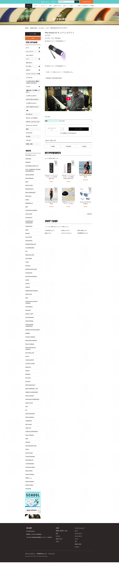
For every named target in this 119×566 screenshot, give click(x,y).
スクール (43, 5)
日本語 (53, 1)
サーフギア (41, 28)
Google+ (84, 146)
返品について (48, 233)
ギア (76, 541)
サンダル (28, 136)
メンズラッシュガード (31, 95)
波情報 (57, 528)
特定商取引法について (83, 233)
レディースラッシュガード (32, 99)
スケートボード (29, 55)
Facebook (68, 146)
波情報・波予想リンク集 (61, 530)
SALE (33, 38)
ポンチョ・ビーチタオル (31, 117)
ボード (35, 5)
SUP (50, 5)
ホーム (28, 5)
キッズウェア (29, 132)
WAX (27, 129)
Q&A (57, 533)
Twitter (53, 146)
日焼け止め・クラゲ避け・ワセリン (33, 91)
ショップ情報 (90, 5)
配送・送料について (82, 230)
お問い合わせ (46, 1)
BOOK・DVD (29, 143)
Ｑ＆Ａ (71, 5)
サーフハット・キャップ (31, 125)
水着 (27, 110)
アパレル (77, 546)
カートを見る (83, 5)
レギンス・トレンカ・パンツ (33, 121)
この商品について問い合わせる (68, 133)
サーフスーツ (29, 114)
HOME (26, 28)
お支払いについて (65, 230)
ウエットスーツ (78, 533)
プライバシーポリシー (66, 233)
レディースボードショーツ (32, 106)
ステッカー (28, 140)
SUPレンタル (57, 5)
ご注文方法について (49, 230)
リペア (47, 28)
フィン (76, 538)
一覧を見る (89, 213)
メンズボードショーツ (31, 103)
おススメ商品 (33, 33)
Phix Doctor (57, 38)
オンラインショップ (79, 528)
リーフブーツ (29, 77)
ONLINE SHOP (86, 1)
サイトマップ (51, 553)
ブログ (64, 5)
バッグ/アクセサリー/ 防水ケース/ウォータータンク (32, 82)
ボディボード (29, 62)
